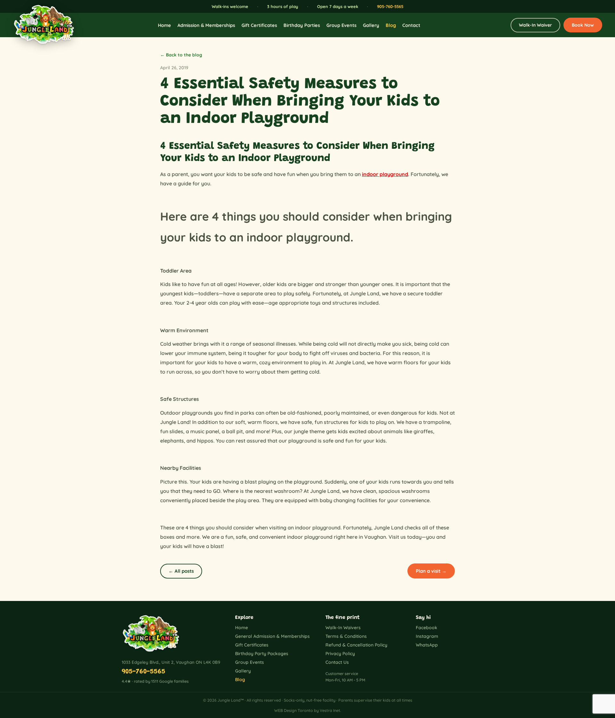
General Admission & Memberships (272, 636)
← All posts (181, 571)
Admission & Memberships (206, 25)
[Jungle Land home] (40, 25)
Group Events (341, 25)
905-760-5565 (390, 6)
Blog (391, 25)
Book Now (583, 25)
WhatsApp (427, 645)
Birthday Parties (301, 25)
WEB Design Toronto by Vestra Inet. (307, 710)
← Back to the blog (181, 55)
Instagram (427, 636)
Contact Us (337, 662)
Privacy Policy (340, 653)
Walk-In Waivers (343, 627)
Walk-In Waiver (535, 25)
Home (164, 25)
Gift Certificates (259, 25)
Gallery (371, 25)
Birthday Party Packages (261, 653)
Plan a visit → (431, 571)
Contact (411, 25)
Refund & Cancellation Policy (356, 645)
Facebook (426, 627)
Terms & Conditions (346, 636)
